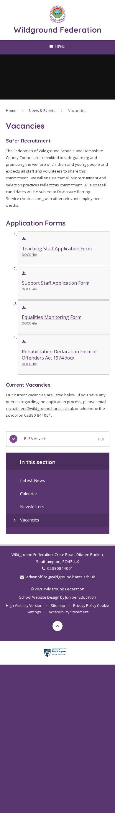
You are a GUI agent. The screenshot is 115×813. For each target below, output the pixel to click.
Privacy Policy (84, 605)
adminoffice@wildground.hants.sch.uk (60, 576)
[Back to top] (57, 626)
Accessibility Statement (68, 612)
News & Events (42, 110)
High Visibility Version (24, 605)
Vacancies (77, 110)
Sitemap (58, 605)
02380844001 (60, 568)
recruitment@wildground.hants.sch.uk (40, 408)
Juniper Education (80, 597)
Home (11, 110)
